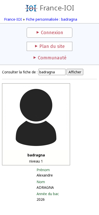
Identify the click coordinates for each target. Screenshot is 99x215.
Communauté (52, 58)
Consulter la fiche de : (20, 72)
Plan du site (52, 46)
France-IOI (57, 7)
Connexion (52, 32)
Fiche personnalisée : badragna (51, 19)
